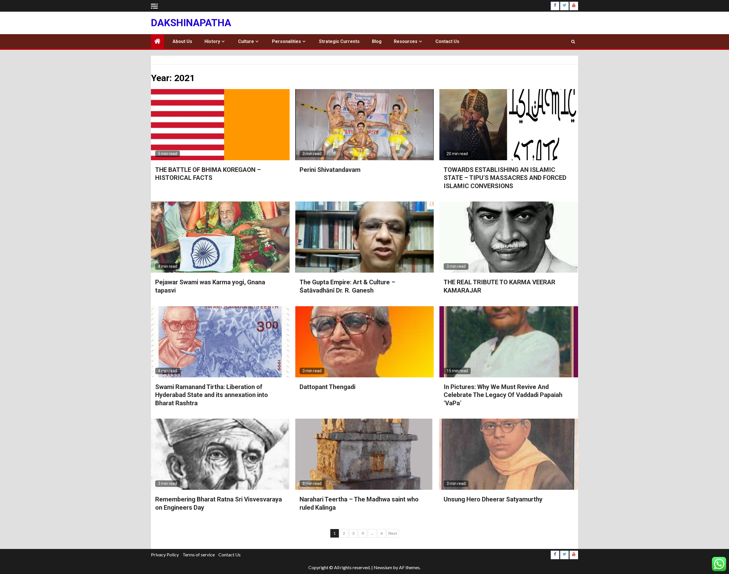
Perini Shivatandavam (330, 169)
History (212, 41)
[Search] (573, 41)
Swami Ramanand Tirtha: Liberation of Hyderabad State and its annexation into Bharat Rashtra (211, 395)
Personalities (286, 41)
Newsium (383, 567)
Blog (377, 41)
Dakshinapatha (191, 23)
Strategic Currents (339, 41)
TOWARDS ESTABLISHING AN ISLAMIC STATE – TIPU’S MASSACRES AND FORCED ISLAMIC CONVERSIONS (505, 178)
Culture (246, 41)
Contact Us (447, 41)
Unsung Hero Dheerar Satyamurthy (493, 499)
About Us (182, 41)
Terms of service (199, 554)
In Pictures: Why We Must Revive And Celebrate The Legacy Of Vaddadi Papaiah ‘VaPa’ (503, 395)
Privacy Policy (165, 554)
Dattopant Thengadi (328, 386)
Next (392, 533)
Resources (405, 41)
